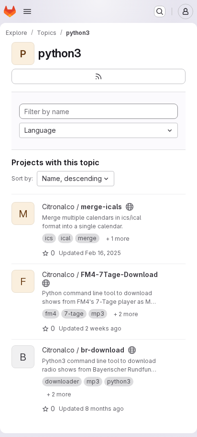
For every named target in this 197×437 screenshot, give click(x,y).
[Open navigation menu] (27, 11)
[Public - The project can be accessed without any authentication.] (129, 207)
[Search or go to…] (159, 11)
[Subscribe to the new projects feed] (98, 76)
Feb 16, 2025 (103, 252)
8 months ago (104, 408)
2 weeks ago (103, 328)
